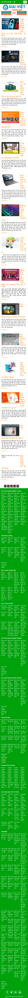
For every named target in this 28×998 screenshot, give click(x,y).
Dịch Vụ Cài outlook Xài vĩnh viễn (4, 850)
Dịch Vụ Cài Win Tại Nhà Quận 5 (4, 722)
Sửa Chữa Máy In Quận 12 (23, 544)
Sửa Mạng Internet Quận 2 (16, 522)
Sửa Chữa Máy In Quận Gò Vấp (3, 550)
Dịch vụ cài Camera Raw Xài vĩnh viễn (17, 974)
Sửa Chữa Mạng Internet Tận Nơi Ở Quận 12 (23, 692)
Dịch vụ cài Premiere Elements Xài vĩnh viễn (17, 929)
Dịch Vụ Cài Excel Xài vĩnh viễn (23, 835)
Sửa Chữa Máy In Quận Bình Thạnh (4, 540)
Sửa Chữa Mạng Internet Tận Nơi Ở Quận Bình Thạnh (10, 692)
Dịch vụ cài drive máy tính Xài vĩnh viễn (17, 913)
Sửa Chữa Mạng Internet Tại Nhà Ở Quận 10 (10, 506)
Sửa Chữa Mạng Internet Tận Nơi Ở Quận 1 (3, 683)
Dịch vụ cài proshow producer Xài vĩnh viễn (17, 896)
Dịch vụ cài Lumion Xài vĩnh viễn (23, 861)
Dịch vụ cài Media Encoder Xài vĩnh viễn (4, 937)
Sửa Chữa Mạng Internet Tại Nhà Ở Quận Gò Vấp (4, 497)
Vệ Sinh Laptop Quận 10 (23, 779)
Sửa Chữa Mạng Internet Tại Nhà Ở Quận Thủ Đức (23, 497)
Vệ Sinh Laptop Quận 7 (3, 779)
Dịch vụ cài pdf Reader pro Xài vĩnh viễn (23, 967)
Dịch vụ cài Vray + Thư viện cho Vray (4, 867)
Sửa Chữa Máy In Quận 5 (23, 554)
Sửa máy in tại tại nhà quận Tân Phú (17, 555)
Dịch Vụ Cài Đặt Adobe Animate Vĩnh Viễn (4, 944)
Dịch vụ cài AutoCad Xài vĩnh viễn (4, 857)
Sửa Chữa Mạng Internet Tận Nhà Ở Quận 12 (23, 652)
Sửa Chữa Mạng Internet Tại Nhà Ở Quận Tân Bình (17, 497)
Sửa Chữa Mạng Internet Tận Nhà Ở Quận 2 (17, 644)
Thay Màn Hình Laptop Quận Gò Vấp (16, 804)
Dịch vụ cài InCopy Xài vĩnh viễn (10, 950)
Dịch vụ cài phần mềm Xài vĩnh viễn (23, 851)
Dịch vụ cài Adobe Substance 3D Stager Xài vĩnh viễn (4, 969)
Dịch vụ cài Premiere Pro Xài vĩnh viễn (4, 928)
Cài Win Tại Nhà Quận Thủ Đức (17, 737)
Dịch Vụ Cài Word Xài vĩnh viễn (17, 835)
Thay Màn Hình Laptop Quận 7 (3, 796)
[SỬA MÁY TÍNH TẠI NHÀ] (14, 13)
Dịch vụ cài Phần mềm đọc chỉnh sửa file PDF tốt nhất (23, 976)
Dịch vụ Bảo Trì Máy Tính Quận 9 (16, 575)
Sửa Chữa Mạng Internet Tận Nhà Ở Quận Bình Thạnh (10, 653)
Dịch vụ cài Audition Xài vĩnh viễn (11, 943)
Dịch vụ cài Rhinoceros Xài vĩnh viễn (10, 885)
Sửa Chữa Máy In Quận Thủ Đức (16, 540)
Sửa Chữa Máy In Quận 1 (10, 549)
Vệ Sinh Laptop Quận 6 (22, 774)
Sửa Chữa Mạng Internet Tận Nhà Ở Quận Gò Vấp (23, 661)
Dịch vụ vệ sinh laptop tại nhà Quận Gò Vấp (23, 786)
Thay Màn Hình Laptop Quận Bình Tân (10, 825)
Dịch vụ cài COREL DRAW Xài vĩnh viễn (10, 895)
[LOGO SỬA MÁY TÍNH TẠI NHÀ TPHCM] (14, 7)
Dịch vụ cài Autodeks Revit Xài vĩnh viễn (10, 857)
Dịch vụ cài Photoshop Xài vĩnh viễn (17, 921)
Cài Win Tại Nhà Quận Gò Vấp (4, 737)
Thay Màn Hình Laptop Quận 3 (23, 796)
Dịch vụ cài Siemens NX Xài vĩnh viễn (4, 885)
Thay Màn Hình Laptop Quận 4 (23, 811)
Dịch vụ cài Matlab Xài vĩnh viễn (17, 878)
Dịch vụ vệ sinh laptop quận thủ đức (10, 785)
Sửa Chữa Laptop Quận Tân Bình (23, 608)
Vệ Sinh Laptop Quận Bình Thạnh (4, 785)
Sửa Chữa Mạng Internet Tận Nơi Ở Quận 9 (3, 692)
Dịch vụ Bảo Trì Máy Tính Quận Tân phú (3, 597)
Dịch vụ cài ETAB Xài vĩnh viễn (23, 884)
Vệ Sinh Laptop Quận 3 (3, 774)
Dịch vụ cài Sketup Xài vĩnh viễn (23, 856)
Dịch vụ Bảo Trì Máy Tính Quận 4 (10, 596)
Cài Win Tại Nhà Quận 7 (10, 732)
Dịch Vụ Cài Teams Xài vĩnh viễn (11, 850)
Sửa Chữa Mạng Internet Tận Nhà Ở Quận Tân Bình (17, 653)
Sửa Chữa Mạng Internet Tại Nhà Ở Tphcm (10, 529)
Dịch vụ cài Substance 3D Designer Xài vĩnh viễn (17, 959)
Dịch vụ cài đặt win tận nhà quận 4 (17, 746)
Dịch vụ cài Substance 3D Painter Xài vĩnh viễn (10, 959)
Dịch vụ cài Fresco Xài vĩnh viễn (17, 966)
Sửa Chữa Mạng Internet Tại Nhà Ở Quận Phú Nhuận (4, 515)
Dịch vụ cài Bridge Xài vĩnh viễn (10, 935)
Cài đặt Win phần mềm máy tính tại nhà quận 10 (23, 739)
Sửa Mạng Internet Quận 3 (10, 522)
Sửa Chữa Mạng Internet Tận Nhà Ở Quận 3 (23, 644)
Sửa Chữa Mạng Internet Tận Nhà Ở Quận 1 (4, 644)
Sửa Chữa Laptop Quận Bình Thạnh (10, 608)
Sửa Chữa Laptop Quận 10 (16, 628)
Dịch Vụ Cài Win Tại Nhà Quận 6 (17, 722)
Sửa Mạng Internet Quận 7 (23, 513)
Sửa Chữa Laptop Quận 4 (16, 623)
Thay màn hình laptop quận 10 (4, 823)
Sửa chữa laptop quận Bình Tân (24, 623)
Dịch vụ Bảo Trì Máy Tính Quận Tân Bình (10, 576)
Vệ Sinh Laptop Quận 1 (3, 769)
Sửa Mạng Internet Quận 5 (23, 517)
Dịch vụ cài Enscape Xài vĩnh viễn (23, 872)
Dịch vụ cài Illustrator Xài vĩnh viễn (23, 921)
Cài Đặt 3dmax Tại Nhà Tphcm (23, 339)
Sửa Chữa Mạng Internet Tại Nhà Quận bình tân (23, 506)
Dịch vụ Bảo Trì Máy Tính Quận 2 (10, 590)
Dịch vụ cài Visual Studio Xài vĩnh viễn (10, 913)
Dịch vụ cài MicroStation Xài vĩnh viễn (24, 879)
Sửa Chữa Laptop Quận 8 (23, 633)
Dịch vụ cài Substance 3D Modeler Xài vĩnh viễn (11, 968)
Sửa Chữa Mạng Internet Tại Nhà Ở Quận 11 (17, 506)
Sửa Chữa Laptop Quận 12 (10, 613)
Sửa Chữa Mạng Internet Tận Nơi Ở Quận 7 (23, 683)
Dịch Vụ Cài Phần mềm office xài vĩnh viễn (4, 836)
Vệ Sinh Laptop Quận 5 (16, 774)
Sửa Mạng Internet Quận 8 (16, 513)
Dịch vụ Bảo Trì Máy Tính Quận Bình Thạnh (17, 582)
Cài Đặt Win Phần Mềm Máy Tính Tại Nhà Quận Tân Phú (11, 748)
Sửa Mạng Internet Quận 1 (23, 522)
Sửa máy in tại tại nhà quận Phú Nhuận (4, 565)
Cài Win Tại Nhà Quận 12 (23, 732)
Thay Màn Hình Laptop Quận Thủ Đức (3, 812)
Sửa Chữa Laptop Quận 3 (23, 618)
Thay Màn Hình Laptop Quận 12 (10, 803)
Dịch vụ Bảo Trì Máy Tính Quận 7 (23, 590)
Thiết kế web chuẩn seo (17, 996)
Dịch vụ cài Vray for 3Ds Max (17, 866)
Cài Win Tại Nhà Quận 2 (17, 727)
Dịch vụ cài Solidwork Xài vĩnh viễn (4, 879)
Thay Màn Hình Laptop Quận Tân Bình (10, 812)
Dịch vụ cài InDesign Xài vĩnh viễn (17, 951)
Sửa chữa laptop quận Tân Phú (4, 607)
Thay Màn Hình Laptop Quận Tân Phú (16, 825)
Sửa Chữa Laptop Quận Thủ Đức (16, 608)
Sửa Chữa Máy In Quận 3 (23, 549)
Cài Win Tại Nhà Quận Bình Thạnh (11, 727)
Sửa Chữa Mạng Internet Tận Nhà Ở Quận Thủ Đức (4, 671)
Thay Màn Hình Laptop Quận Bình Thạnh (23, 804)
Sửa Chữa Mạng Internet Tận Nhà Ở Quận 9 (4, 652)
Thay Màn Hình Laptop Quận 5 (23, 818)
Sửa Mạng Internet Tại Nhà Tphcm (4, 527)
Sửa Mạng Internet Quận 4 (4, 522)
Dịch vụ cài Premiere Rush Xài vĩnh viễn (23, 951)
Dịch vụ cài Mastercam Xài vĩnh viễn (10, 879)
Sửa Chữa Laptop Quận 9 (3, 613)
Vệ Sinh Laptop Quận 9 (16, 779)
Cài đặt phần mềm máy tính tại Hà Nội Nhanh (4, 985)
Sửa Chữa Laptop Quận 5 (23, 628)
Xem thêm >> (5, 46)
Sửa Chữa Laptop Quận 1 (10, 623)
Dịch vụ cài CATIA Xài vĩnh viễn (4, 894)
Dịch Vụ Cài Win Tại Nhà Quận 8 (23, 722)
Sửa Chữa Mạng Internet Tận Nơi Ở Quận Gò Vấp (23, 700)
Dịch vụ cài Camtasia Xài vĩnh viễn (23, 895)
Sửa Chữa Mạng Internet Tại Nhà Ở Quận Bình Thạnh (10, 497)
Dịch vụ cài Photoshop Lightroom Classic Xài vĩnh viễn (10, 929)
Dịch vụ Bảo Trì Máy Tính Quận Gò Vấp (23, 582)
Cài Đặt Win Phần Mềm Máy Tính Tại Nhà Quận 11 (4, 748)
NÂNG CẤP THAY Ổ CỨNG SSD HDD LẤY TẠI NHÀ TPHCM (4, 758)
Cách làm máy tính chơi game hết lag (23, 57)
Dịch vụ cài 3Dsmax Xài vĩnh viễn (17, 857)
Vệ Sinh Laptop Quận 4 (10, 774)
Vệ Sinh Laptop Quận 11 (10, 769)
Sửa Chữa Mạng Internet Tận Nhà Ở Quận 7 (10, 644)
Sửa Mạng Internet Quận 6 (16, 517)
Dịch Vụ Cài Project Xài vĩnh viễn (23, 845)
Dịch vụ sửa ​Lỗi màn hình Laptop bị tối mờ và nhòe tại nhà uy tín (17, 814)
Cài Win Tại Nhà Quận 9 (17, 732)
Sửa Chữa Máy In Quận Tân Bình (10, 540)
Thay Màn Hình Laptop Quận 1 (10, 796)
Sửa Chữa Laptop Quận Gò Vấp (16, 614)
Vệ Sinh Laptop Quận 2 (22, 769)
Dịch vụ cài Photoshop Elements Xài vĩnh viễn (23, 929)
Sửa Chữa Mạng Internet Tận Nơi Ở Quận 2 (10, 683)
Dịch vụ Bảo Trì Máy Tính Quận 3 (16, 590)
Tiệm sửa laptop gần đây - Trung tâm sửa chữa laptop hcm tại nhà (11, 631)
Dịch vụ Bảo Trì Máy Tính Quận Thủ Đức (3, 576)
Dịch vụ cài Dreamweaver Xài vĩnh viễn (24, 944)
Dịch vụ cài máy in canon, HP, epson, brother (23, 914)
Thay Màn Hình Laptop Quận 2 (16, 796)
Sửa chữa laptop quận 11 (4, 628)
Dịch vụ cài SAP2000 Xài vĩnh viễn (17, 885)
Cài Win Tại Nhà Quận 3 (23, 727)
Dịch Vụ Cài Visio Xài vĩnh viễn (23, 840)
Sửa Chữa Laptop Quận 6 (16, 633)
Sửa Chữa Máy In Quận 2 (16, 549)
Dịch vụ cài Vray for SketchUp (23, 866)
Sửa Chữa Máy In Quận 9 (23, 539)
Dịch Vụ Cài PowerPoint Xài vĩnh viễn (17, 841)
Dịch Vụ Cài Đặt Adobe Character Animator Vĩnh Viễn (23, 937)
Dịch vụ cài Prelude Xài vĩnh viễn (17, 943)
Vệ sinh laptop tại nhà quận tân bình (16, 785)
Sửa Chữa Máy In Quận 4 (23, 559)
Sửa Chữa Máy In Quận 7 (10, 554)
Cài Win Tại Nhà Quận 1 (10, 721)
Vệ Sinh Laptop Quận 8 (10, 779)
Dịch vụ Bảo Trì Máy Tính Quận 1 (3, 590)
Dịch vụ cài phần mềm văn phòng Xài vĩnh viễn (10, 837)
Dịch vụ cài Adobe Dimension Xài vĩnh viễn (4, 959)
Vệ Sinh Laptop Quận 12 (16, 769)
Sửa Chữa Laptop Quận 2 (23, 613)
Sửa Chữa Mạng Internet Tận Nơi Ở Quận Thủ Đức (3, 710)
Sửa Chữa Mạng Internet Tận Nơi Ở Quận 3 (16, 683)
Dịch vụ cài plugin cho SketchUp (17, 871)
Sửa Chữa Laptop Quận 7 (3, 623)
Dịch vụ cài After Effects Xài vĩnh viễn (17, 936)
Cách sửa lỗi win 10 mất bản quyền (3, 728)
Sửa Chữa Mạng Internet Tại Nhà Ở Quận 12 (4, 506)
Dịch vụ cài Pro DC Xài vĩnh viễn (10, 920)
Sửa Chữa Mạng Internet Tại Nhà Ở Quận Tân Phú (10, 515)
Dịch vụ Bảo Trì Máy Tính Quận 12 (23, 575)
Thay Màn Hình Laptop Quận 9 (3, 803)
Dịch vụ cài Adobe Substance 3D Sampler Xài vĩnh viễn (24, 959)
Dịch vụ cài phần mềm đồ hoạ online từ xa (17, 851)
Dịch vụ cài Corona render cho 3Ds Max (10, 867)
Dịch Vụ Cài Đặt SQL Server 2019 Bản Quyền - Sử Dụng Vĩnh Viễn (4, 916)
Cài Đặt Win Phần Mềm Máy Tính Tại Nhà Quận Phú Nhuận (24, 748)
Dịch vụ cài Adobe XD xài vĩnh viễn (4, 951)
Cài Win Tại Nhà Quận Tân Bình (10, 737)
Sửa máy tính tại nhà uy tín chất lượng (23, 181)
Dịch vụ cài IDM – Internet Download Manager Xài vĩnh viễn (23, 904)
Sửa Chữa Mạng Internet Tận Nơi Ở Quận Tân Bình (16, 692)
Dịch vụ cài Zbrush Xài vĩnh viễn (23, 889)
